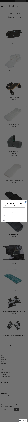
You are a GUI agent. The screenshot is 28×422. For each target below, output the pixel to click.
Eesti (23, 420)
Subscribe (14, 212)
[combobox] (23, 420)
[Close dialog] (25, 202)
